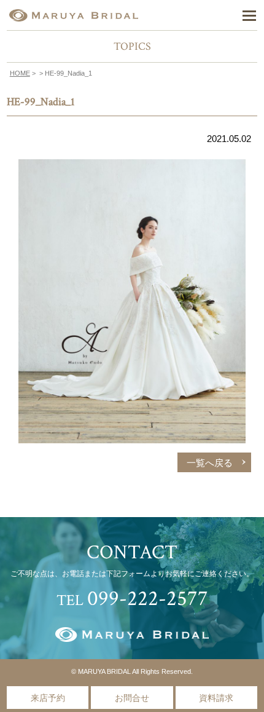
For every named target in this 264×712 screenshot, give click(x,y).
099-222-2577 (147, 598)
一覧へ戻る (210, 463)
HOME (20, 73)
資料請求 (216, 698)
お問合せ (132, 698)
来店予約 (48, 698)
